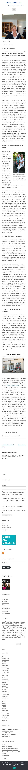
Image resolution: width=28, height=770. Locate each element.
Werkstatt (7, 639)
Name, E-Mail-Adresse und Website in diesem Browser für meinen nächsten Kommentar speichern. (13, 494)
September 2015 (5, 698)
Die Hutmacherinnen (6, 527)
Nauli (11, 731)
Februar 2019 (5, 679)
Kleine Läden (5, 601)
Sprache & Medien (6, 610)
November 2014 (5, 715)
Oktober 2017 (5, 684)
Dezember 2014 (5, 713)
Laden (12, 630)
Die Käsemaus (5, 744)
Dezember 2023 (5, 668)
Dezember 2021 (5, 672)
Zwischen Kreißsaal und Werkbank (10, 748)
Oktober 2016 (5, 687)
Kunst (6, 630)
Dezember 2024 (5, 658)
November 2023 (5, 670)
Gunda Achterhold (6, 734)
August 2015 (4, 699)
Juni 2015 (4, 703)
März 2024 (4, 663)
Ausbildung (13, 622)
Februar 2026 (5, 653)
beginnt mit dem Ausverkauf (13, 385)
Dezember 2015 (5, 693)
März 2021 (4, 674)
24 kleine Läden (5, 755)
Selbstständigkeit (9, 635)
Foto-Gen (4, 753)
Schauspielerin (21, 634)
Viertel (14, 637)
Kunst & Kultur (5, 603)
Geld (21, 625)
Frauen (16, 625)
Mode (3, 604)
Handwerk (20, 627)
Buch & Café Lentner (16, 729)
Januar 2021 (4, 677)
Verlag (10, 637)
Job (5, 628)
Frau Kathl (4, 530)
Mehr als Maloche (14, 3)
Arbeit (7, 622)
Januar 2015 (4, 712)
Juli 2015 (3, 701)
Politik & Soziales (6, 608)
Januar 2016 (4, 691)
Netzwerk (18, 632)
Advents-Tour (5, 525)
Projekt (16, 634)
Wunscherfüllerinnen (7, 746)
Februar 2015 (5, 710)
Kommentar (5, 458)
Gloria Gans (4, 524)
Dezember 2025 (5, 654)
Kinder (21, 628)
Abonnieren (6, 567)
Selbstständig (22, 445)
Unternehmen (5, 637)
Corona (3, 597)
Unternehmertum (6, 613)
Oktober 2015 (5, 696)
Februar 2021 (5, 675)
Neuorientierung (8, 634)
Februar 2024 (5, 665)
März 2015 (4, 708)
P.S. (2, 606)
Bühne (11, 623)
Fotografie (11, 625)
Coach (14, 623)
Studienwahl (5, 611)
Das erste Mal (5, 599)
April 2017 (4, 686)
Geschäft (12, 627)
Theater (24, 635)
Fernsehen (5, 625)
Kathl (3, 736)
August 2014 (4, 720)
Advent (3, 622)
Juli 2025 (3, 656)
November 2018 (5, 680)
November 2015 (5, 694)
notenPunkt (4, 757)
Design (23, 623)
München (11, 632)
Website (4, 485)
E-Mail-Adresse (6, 480)
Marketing (18, 630)
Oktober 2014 (5, 717)
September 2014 (5, 719)
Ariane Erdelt (5, 732)
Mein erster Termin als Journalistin (10, 750)
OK (14, 767)
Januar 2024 (4, 667)
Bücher (8, 623)
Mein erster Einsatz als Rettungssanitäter (11, 751)
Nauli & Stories (5, 731)
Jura (18, 628)
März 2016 (4, 689)
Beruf (19, 622)
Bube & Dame (5, 529)
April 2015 (4, 706)
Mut (4, 633)
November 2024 (5, 660)
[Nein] (26, 765)
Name (3, 474)
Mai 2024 (4, 661)
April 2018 (4, 682)
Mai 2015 (4, 705)
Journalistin (14, 628)
